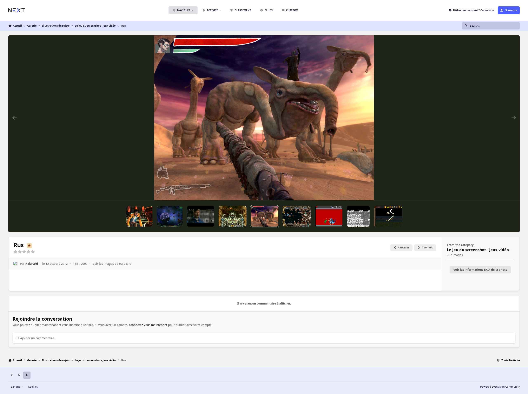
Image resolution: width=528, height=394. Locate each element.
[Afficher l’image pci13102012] (139, 216)
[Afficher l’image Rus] (264, 216)
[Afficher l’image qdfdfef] (232, 216)
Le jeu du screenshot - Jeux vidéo (478, 249)
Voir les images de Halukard (112, 264)
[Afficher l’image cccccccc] (200, 216)
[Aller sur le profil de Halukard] (15, 264)
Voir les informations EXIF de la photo (480, 270)
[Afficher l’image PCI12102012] (170, 216)
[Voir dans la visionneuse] (264, 117)
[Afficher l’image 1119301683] (388, 216)
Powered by (500, 386)
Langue (16, 386)
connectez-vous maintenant (148, 325)
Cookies (33, 386)
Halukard (31, 264)
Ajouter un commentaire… (37, 338)
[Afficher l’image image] (328, 216)
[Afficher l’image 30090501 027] (358, 216)
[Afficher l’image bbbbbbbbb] (297, 216)
